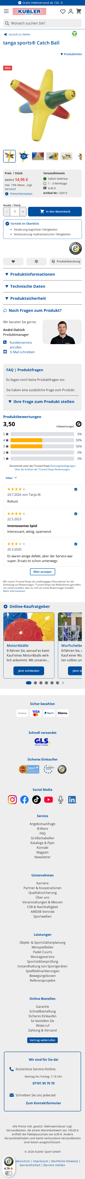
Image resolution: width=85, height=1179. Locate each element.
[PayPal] (49, 713)
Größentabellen (42, 838)
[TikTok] (36, 799)
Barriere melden (54, 1165)
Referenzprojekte (42, 980)
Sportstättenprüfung (42, 961)
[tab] (9, 156)
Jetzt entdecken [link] (28, 671)
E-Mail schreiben (22, 352)
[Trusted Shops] (62, 769)
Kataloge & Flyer (42, 843)
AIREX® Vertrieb (43, 911)
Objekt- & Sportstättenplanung (42, 942)
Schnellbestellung (42, 1011)
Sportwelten (42, 916)
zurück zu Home (19, 34)
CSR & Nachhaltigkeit (42, 907)
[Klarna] (63, 713)
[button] (42, 274)
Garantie (42, 1006)
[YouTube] (48, 799)
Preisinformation (21, 194)
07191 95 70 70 (44, 1083)
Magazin (42, 852)
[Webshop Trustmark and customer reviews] (36, 769)
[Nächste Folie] (63, 682)
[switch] (8, 1173)
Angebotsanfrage (42, 824)
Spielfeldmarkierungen (43, 971)
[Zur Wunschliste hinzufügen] (13, 261)
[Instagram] (12, 799)
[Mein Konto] (71, 11)
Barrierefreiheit (30, 1165)
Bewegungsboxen (42, 976)
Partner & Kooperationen (42, 888)
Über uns (42, 897)
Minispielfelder (43, 947)
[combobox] (42, 23)
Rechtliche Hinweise (64, 1161)
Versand (10, 189)
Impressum (40, 1161)
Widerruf (42, 1025)
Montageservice (42, 957)
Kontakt (42, 847)
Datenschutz (21, 1161)
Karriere (42, 883)
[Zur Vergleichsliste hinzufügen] (36, 261)
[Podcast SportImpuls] (60, 799)
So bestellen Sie (42, 1021)
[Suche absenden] (6, 23)
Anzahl (12, 205)
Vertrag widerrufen (42, 1040)
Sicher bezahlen (42, 704)
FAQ (42, 833)
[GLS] (42, 742)
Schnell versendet (43, 732)
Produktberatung (68, 261)
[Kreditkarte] (36, 713)
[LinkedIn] (72, 799)
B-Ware (42, 828)
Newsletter (42, 857)
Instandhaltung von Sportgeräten (42, 966)
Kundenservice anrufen (21, 344)
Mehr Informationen (14, 591)
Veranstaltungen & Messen (42, 902)
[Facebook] (24, 799)
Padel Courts (42, 952)
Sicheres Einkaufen (42, 759)
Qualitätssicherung (42, 892)
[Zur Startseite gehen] (29, 11)
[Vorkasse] (22, 713)
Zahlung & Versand (42, 1030)
